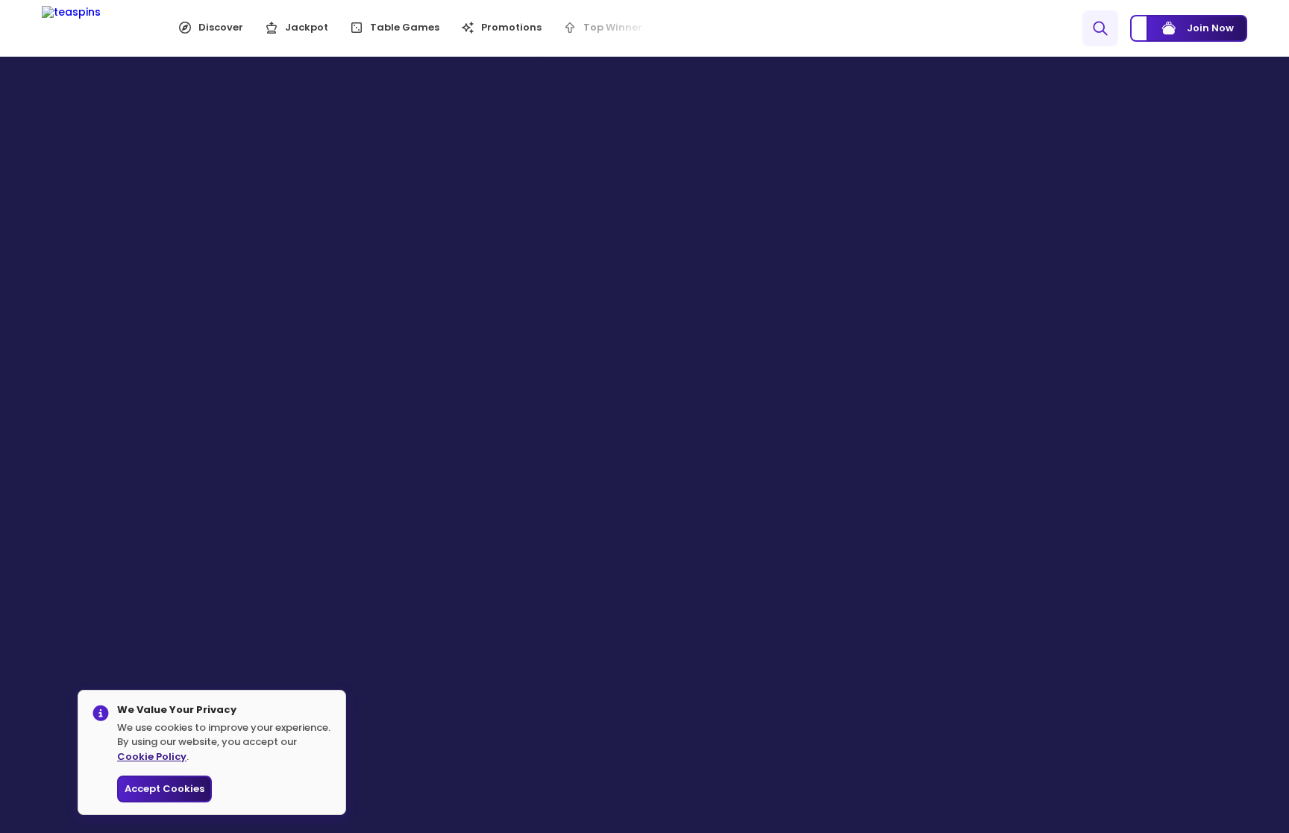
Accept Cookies (164, 789)
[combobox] (1045, 28)
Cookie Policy (151, 756)
